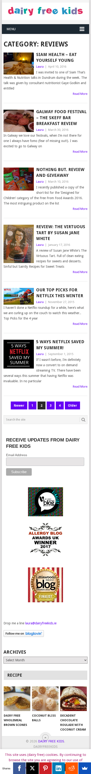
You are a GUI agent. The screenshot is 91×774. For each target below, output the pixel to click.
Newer (19, 405)
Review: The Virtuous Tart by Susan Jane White (60, 232)
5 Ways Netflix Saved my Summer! (60, 344)
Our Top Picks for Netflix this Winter (59, 292)
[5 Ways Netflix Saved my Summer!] (19, 354)
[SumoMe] (84, 768)
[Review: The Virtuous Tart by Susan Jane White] (19, 244)
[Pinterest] (45, 768)
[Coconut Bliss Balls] (45, 698)
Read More (80, 94)
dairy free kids (51, 741)
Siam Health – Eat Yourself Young (56, 57)
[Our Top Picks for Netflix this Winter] (19, 296)
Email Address (16, 455)
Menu (11, 29)
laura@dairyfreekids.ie (40, 623)
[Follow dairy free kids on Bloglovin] (24, 636)
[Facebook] (19, 768)
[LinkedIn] (58, 768)
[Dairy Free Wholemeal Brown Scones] (17, 698)
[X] (32, 768)
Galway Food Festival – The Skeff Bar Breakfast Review (61, 117)
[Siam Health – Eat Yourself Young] (19, 64)
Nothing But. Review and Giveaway (60, 172)
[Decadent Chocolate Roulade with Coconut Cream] (73, 698)
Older (72, 405)
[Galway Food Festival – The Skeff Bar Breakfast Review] (19, 121)
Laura (40, 66)
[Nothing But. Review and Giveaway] (19, 179)
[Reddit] (71, 768)
